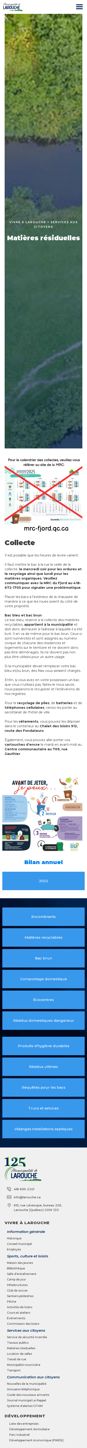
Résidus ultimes (43, 1066)
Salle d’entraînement (21, 1274)
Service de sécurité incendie (27, 1337)
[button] (79, 7)
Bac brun (43, 958)
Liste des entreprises (24, 1423)
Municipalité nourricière (23, 1365)
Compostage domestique (43, 979)
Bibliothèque (16, 1268)
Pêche (11, 1301)
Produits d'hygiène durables (43, 1046)
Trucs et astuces (43, 1108)
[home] (11, 7)
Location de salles (19, 1353)
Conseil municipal (19, 1244)
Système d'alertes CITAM (25, 1406)
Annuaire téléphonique (23, 1389)
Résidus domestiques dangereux (43, 1020)
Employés (14, 1249)
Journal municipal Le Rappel (26, 1400)
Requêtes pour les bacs (43, 1087)
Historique (14, 1238)
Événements (16, 1318)
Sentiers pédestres (20, 1296)
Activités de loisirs (19, 1307)
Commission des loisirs (23, 1323)
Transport (14, 1370)
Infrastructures (17, 1285)
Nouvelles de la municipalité (26, 1383)
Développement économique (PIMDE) (36, 1440)
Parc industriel (19, 1434)
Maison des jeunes (20, 1263)
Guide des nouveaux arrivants (28, 1395)
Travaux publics (18, 1342)
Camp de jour (16, 1279)
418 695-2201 (24, 1189)
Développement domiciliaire (29, 1429)
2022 (43, 881)
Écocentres (43, 999)
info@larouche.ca (27, 1197)
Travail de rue (16, 1359)
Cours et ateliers (18, 1312)
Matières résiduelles (21, 1348)
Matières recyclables (43, 937)
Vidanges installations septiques (43, 1129)
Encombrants (43, 916)
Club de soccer (17, 1290)
